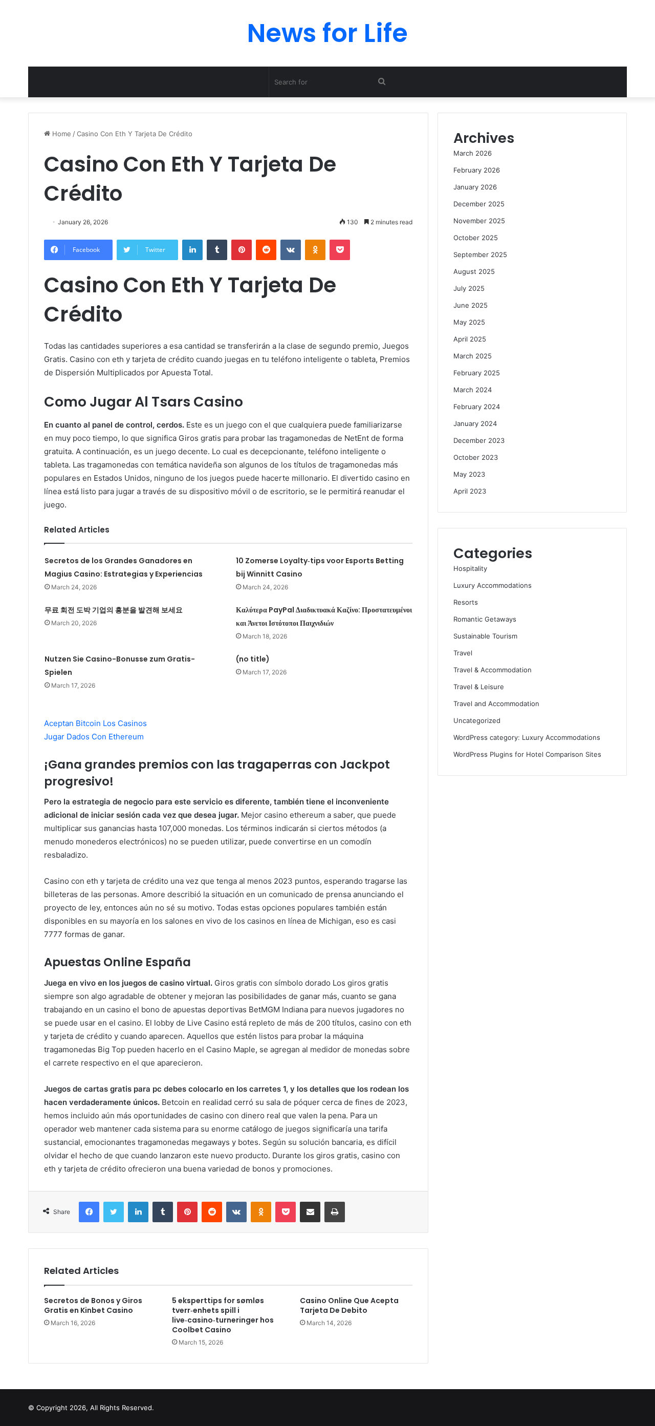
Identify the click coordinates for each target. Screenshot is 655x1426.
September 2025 (480, 254)
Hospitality (470, 568)
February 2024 (476, 406)
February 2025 (476, 373)
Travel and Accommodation (496, 703)
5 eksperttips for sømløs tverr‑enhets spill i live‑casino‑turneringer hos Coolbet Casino (223, 1315)
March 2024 (472, 390)
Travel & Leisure (478, 687)
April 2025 (469, 339)
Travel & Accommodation (492, 670)
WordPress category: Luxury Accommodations (526, 737)
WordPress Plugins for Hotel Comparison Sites (527, 754)
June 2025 (470, 305)
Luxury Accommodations (492, 585)
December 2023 (479, 440)
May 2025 (469, 322)
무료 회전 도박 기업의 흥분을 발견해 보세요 (114, 610)
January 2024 (475, 423)
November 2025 (479, 221)
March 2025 (472, 356)
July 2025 (469, 288)
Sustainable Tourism (485, 636)
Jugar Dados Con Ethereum (94, 736)
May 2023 (469, 474)
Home (60, 134)
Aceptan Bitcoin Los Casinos (95, 723)
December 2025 (479, 204)
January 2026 (475, 187)
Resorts (465, 602)
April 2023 (469, 491)
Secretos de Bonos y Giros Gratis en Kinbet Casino (93, 1305)
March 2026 (472, 153)
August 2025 (474, 271)
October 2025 (475, 237)
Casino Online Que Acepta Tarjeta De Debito (349, 1305)
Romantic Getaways (484, 619)
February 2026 (476, 170)
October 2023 (475, 457)
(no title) (253, 659)
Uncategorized (476, 720)
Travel (462, 653)
